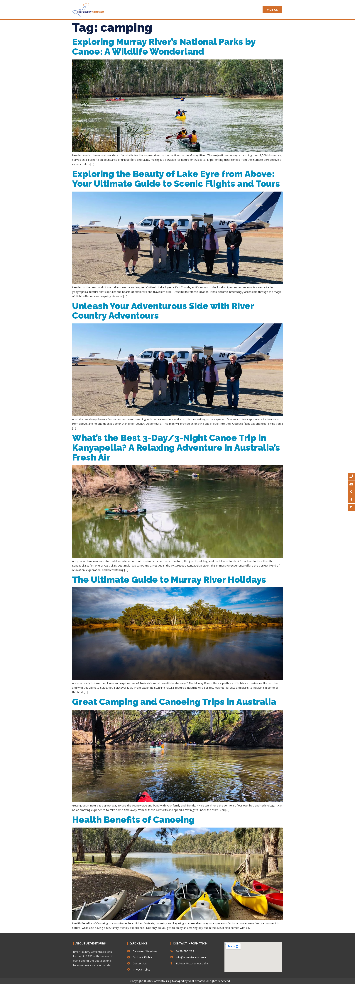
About (132, 9)
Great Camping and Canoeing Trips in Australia (174, 702)
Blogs (211, 9)
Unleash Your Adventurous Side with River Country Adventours (163, 311)
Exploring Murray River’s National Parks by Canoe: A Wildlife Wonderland (164, 47)
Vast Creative (197, 981)
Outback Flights (189, 9)
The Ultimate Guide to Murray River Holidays (169, 579)
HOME (118, 9)
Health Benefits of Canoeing (133, 819)
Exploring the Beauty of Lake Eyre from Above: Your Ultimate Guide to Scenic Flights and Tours (176, 179)
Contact (245, 9)
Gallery (227, 9)
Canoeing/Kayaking (157, 9)
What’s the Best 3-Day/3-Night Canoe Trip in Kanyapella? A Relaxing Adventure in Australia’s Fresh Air (176, 448)
